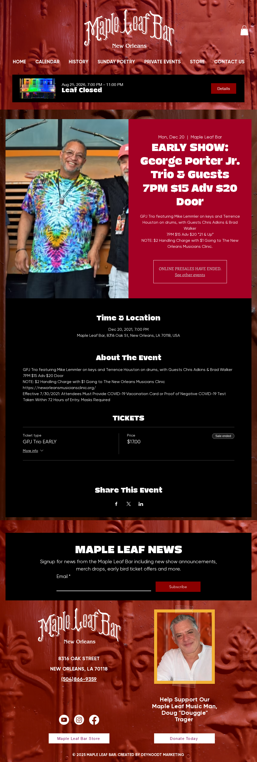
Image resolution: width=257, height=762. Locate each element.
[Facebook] (94, 720)
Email (63, 576)
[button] (244, 30)
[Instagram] (79, 720)
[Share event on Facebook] (116, 504)
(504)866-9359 (79, 679)
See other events (190, 274)
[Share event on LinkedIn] (141, 504)
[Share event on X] (128, 504)
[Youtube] (64, 720)
